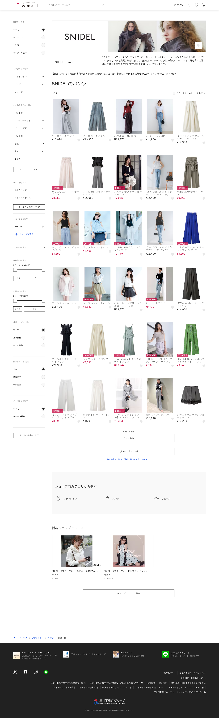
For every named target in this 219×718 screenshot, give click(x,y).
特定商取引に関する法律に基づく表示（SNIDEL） (129, 459)
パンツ (51, 638)
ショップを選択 (26, 234)
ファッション (37, 638)
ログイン (179, 5)
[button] (29, 30)
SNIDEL (23, 638)
